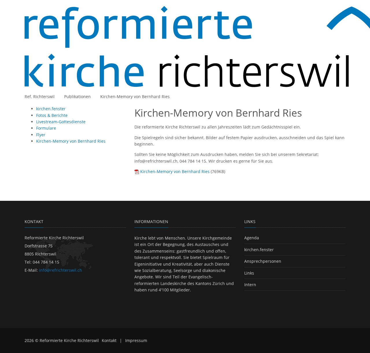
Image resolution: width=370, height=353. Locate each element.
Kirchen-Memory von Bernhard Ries (135, 96)
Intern (250, 284)
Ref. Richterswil (40, 96)
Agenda (251, 237)
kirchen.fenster (259, 249)
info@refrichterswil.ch (60, 270)
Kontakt (109, 340)
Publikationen (77, 96)
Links (249, 273)
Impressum (136, 340)
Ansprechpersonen (262, 261)
